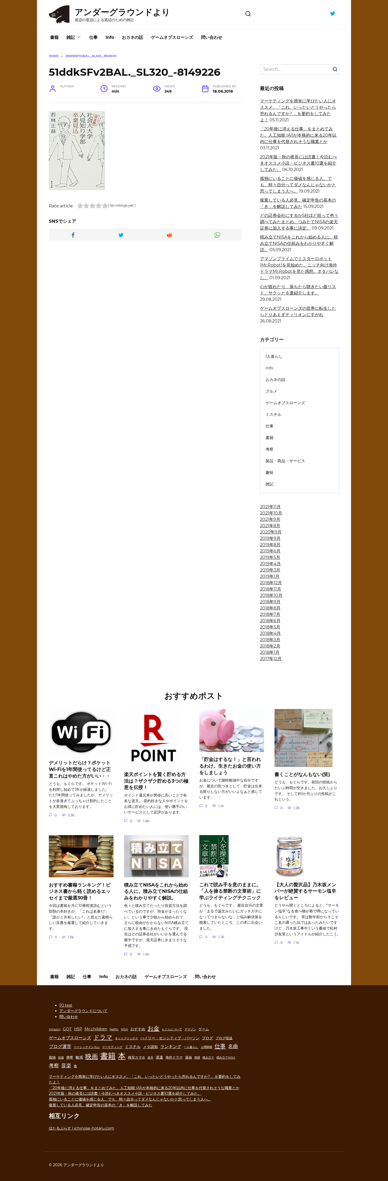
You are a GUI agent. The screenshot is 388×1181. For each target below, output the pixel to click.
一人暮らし (191, 1047)
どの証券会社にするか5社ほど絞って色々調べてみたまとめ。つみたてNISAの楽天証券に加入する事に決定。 (299, 222)
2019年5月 (270, 557)
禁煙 (197, 1057)
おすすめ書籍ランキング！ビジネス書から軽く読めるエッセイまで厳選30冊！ (80, 891)
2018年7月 (270, 614)
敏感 (79, 1057)
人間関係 (206, 1047)
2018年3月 (270, 639)
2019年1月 (270, 576)
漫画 (188, 1057)
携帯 (69, 1057)
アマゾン (190, 1029)
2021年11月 (270, 506)
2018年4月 (270, 633)
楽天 (150, 1057)
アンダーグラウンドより (122, 12)
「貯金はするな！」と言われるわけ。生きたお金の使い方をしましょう (230, 765)
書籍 (54, 37)
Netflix (114, 1029)
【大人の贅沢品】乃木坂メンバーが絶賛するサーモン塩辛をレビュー (305, 891)
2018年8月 (270, 608)
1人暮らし (274, 356)
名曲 (233, 1046)
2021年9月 (270, 519)
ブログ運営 (60, 1046)
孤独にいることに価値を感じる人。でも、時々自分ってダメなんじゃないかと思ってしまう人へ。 (298, 185)
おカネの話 (132, 37)
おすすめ (137, 1029)
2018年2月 (270, 646)
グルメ (271, 391)
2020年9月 (271, 532)
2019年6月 (270, 551)
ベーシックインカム (87, 1047)
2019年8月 (270, 544)
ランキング (170, 1046)
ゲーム (203, 1029)
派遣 (159, 1057)
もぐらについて (172, 1029)
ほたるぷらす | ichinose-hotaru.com (81, 1128)
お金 (153, 1028)
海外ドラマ (174, 1057)
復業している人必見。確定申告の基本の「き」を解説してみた (100, 1105)
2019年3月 (270, 570)
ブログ (207, 1038)
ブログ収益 (224, 1038)
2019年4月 (270, 563)
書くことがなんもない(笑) (302, 774)
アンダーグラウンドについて (83, 1010)
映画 (91, 1056)
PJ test (65, 1005)
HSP (78, 1029)
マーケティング (112, 1047)
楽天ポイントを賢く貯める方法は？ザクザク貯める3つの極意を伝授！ (156, 781)
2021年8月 (270, 525)
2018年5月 (270, 627)
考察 (269, 449)
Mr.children (95, 1028)
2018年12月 (271, 582)
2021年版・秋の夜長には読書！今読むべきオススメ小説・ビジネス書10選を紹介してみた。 (298, 163)
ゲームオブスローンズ (172, 37)
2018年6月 (270, 620)
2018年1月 (270, 652)
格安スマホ (136, 1057)
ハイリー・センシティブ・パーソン (170, 1038)
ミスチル (273, 414)
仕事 (93, 37)
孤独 (52, 1057)
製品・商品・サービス (285, 460)
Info (110, 37)
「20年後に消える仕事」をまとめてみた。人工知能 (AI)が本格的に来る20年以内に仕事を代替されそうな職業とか (298, 135)
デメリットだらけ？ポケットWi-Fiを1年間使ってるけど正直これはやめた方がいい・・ (80, 769)
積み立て (208, 1057)
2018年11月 (270, 589)
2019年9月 (270, 538)
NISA (124, 1029)
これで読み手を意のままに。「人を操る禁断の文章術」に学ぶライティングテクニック (230, 891)
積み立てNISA (225, 1057)
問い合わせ (211, 37)
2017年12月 (271, 658)
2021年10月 (271, 513)
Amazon (54, 1029)
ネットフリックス (126, 1038)
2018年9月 (270, 601)
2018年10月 (271, 595)
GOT (67, 1028)
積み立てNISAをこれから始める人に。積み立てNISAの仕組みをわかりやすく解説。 (299, 243)
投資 (61, 1057)
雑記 (71, 37)
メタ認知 (150, 1046)
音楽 (66, 1065)
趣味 (269, 472)
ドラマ (102, 1037)
